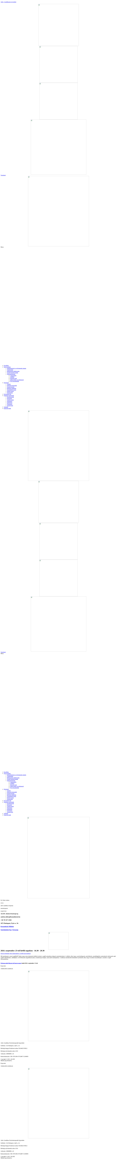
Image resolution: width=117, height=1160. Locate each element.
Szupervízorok (10, 387)
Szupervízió (10, 405)
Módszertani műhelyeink (13, 371)
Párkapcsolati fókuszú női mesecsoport (11, 963)
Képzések (9, 398)
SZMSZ (12, 377)
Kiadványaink (7, 408)
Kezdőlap (6, 365)
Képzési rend (13, 378)
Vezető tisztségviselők (12, 372)
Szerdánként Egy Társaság (9, 930)
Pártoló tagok (10, 391)
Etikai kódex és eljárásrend (17, 380)
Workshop (9, 401)
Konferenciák (10, 397)
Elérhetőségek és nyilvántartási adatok (16, 368)
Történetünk (10, 370)
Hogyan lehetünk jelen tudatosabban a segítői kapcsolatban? (16, 953)
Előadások (9, 402)
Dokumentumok (11, 374)
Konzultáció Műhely (7, 926)
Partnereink (10, 392)
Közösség (6, 382)
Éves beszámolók (14, 381)
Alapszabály (13, 375)
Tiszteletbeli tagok (11, 390)
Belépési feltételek (11, 388)
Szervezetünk (7, 367)
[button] (58, 305)
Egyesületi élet (7, 394)
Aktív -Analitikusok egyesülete (8, 2)
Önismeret (9, 404)
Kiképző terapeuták (12, 385)
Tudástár (6, 407)
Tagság (9, 384)
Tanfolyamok (10, 400)
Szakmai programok (9, 395)
